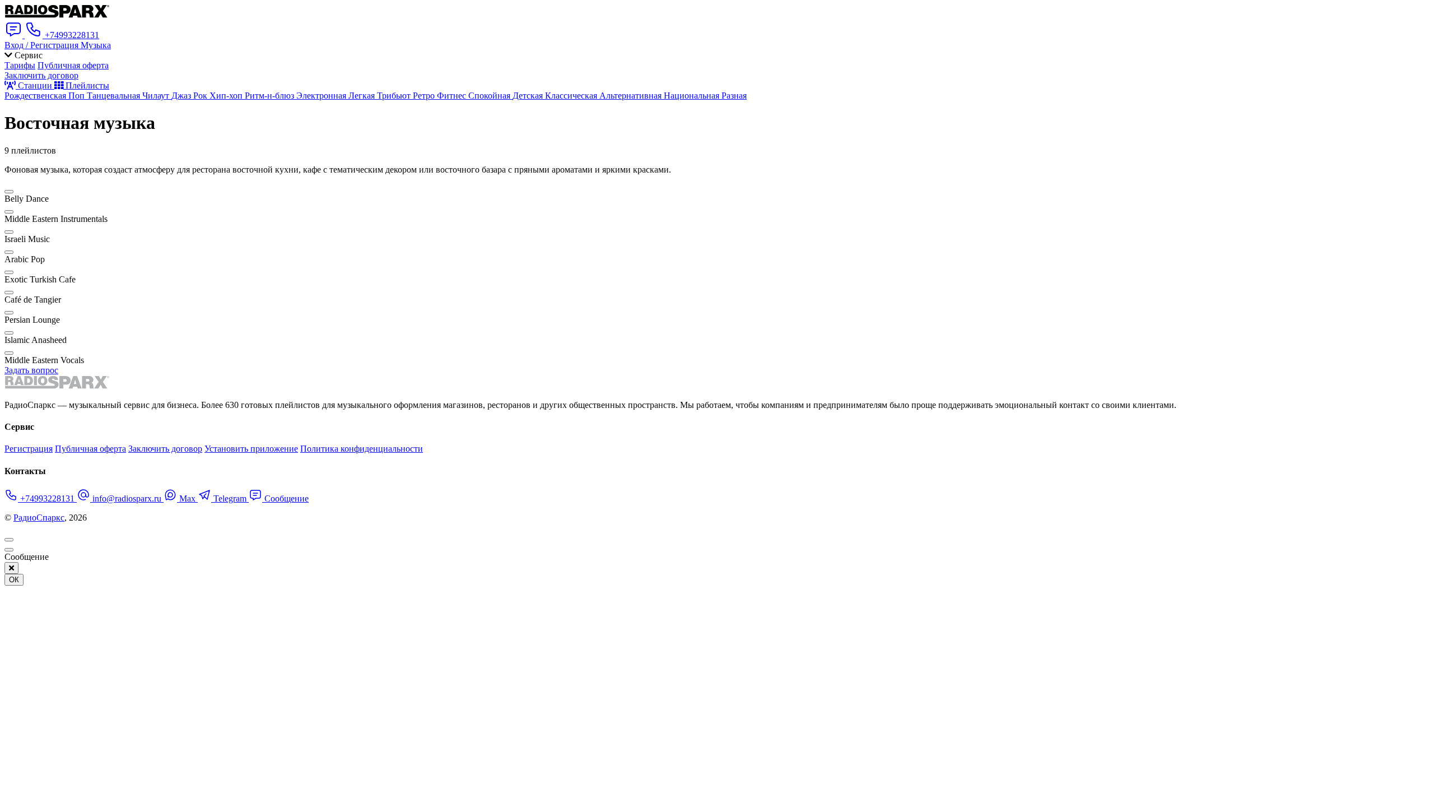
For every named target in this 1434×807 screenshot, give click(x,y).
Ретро (425, 95)
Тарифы (19, 65)
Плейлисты (86, 85)
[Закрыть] (11, 568)
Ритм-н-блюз (270, 95)
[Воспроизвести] (8, 191)
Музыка (96, 45)
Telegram (230, 498)
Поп (77, 95)
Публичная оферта (73, 65)
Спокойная (490, 95)
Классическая (572, 95)
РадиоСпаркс (38, 517)
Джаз (182, 95)
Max (187, 498)
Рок (201, 95)
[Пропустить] (8, 549)
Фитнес (452, 95)
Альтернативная (631, 95)
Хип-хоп (227, 95)
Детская (529, 95)
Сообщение (285, 498)
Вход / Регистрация (42, 45)
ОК (14, 580)
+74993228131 (47, 498)
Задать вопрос (31, 370)
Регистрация (28, 448)
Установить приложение (251, 448)
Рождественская (36, 95)
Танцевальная (114, 95)
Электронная (322, 95)
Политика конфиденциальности (361, 448)
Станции (35, 85)
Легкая (362, 95)
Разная (734, 95)
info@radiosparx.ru (127, 498)
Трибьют (395, 95)
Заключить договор (41, 75)
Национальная (692, 95)
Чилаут (156, 95)
